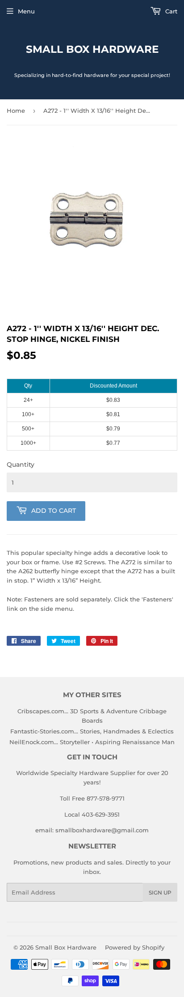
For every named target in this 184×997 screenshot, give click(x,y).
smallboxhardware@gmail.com (102, 830)
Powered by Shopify (134, 947)
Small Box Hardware (92, 49)
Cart (170, 11)
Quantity (20, 464)
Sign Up (160, 892)
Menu (26, 11)
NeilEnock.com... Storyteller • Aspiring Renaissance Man (92, 742)
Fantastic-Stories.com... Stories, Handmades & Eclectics (92, 731)
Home (16, 110)
